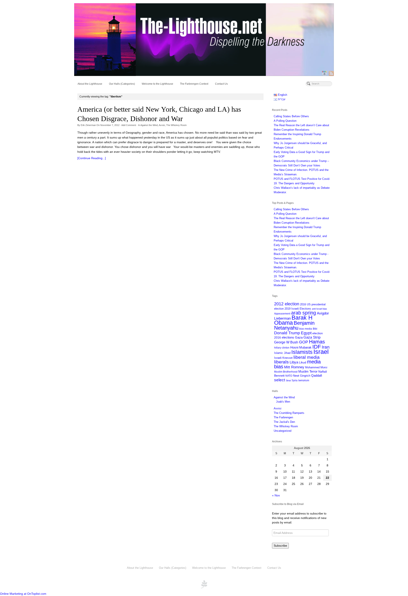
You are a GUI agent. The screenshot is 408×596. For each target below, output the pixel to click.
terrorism (303, 380)
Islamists (302, 352)
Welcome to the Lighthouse (157, 83)
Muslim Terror (307, 371)
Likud (302, 362)
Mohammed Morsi (316, 367)
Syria (295, 380)
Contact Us (221, 83)
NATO (288, 375)
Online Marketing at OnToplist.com (23, 593)
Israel (321, 351)
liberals (281, 361)
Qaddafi (316, 375)
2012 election (286, 304)
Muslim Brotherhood (286, 371)
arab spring (303, 313)
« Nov (276, 495)
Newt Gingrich (301, 375)
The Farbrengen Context (194, 83)
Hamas (317, 341)
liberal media (306, 357)
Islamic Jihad (282, 352)
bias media (305, 328)
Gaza (299, 337)
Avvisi (162, 125)
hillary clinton (281, 347)
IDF (316, 347)
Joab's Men (283, 401)
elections (288, 337)
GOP (303, 342)
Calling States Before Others (291, 116)
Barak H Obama (293, 320)
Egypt (306, 333)
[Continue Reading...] (91, 158)
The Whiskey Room (176, 125)
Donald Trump (287, 332)
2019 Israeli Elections (298, 308)
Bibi (315, 328)
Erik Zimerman (88, 125)
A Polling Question (285, 120)
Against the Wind (149, 125)
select (279, 380)
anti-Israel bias (319, 308)
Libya (294, 362)
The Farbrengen (283, 417)
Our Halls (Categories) (122, 83)
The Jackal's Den (284, 421)
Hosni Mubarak (301, 347)
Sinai (288, 380)
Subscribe (280, 545)
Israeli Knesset (283, 357)
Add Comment (128, 125)
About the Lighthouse (90, 83)
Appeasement (282, 313)
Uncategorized (282, 430)
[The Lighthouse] (204, 39)
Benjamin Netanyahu (294, 325)
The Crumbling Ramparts (289, 412)
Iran (326, 346)
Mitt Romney (294, 367)
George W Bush (286, 342)
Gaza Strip (311, 337)
